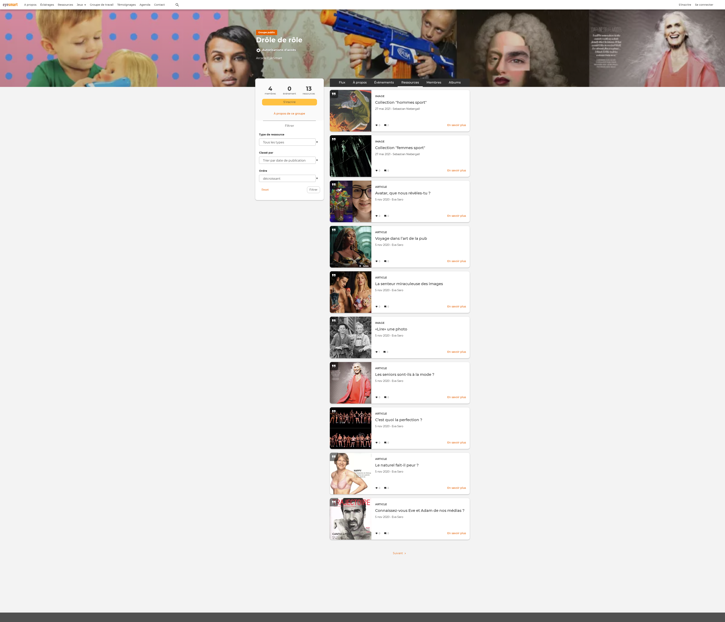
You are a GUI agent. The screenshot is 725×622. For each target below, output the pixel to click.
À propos (360, 82)
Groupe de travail (101, 4)
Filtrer (313, 189)
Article (381, 187)
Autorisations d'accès (279, 50)
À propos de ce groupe (289, 113)
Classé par (266, 152)
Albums (455, 82)
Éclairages (47, 4)
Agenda (145, 4)
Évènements (384, 82)
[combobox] (287, 142)
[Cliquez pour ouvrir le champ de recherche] (177, 4)
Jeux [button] (80, 4)
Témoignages (126, 4)
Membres (434, 82)
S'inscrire (685, 4)
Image (379, 96)
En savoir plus (456, 125)
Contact (159, 4)
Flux (342, 82)
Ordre (263, 171)
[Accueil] (10, 4)
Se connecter (704, 4)
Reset (265, 189)
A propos (30, 4)
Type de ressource (271, 134)
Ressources (65, 4)
